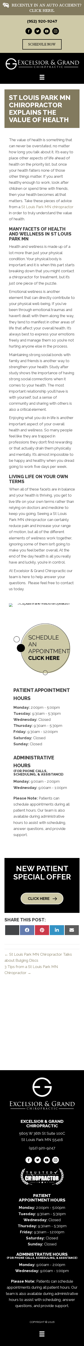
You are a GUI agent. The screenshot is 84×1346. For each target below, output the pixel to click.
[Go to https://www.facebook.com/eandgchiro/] (28, 32)
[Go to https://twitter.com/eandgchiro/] (37, 32)
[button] (42, 898)
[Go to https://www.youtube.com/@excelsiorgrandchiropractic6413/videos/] (46, 32)
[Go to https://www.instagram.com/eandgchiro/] (55, 32)
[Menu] (41, 1334)
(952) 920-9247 (42, 21)
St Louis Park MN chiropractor (47, 207)
